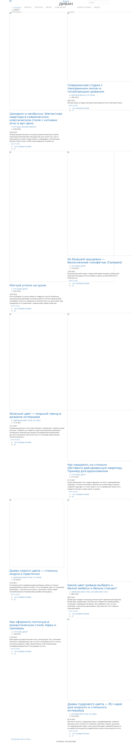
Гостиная (90, 95)
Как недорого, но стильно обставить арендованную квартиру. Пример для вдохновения (95, 468)
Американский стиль (22, 420)
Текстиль (38, 7)
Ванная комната (29, 127)
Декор (49, 7)
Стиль (71, 12)
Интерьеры (16, 12)
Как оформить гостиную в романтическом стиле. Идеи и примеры (32, 625)
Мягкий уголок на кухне (27, 285)
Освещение (60, 7)
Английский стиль (99, 592)
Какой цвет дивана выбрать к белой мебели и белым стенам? (92, 586)
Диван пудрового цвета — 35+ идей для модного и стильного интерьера (94, 707)
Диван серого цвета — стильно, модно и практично (33, 572)
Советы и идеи (84, 7)
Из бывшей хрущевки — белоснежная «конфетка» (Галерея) (94, 260)
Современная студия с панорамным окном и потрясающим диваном (85, 88)
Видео (97, 7)
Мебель (28, 7)
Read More (15, 144)
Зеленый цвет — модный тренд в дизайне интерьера (35, 415)
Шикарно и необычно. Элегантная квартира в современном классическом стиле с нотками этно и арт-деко (35, 118)
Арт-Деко (17, 127)
